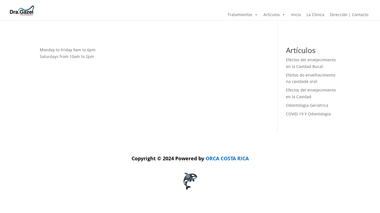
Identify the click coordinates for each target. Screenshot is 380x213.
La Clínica (315, 14)
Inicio (296, 14)
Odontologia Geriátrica (307, 105)
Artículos (271, 14)
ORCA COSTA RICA (190, 158)
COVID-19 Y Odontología (308, 113)
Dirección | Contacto (349, 14)
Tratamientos (240, 14)
